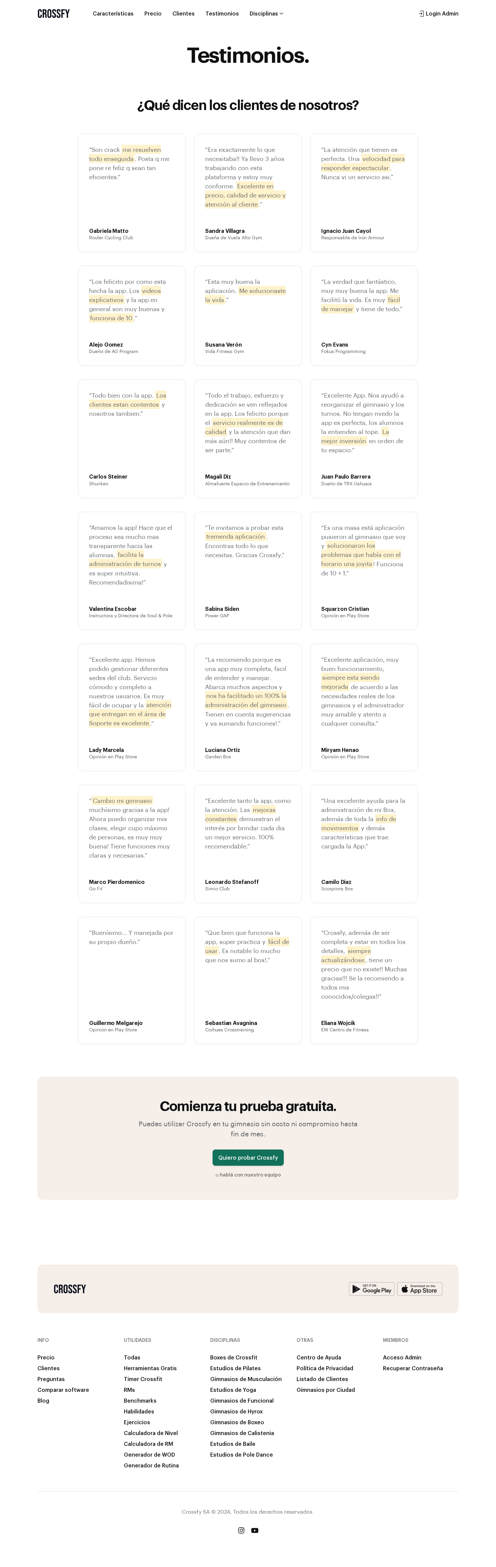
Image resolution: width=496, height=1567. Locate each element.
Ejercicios (137, 1422)
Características (113, 13)
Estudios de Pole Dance (241, 1454)
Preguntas (51, 1379)
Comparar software (63, 1389)
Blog (43, 1400)
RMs (129, 1389)
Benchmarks (140, 1400)
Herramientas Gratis (150, 1368)
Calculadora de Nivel (151, 1433)
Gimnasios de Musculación (246, 1379)
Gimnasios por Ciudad (326, 1389)
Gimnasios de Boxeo (237, 1422)
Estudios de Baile (232, 1443)
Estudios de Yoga (233, 1389)
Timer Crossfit (143, 1379)
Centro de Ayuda (319, 1357)
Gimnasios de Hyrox (236, 1411)
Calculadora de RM (148, 1443)
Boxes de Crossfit (233, 1357)
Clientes (183, 13)
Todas (132, 1357)
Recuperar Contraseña (413, 1368)
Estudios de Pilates (235, 1368)
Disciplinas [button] (264, 13)
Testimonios (222, 13)
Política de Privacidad (325, 1368)
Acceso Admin (402, 1357)
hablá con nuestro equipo (250, 1175)
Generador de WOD (149, 1454)
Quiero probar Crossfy (248, 1157)
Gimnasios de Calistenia (242, 1433)
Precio (153, 13)
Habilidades (139, 1411)
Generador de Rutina (151, 1465)
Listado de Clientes (322, 1379)
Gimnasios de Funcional (242, 1400)
